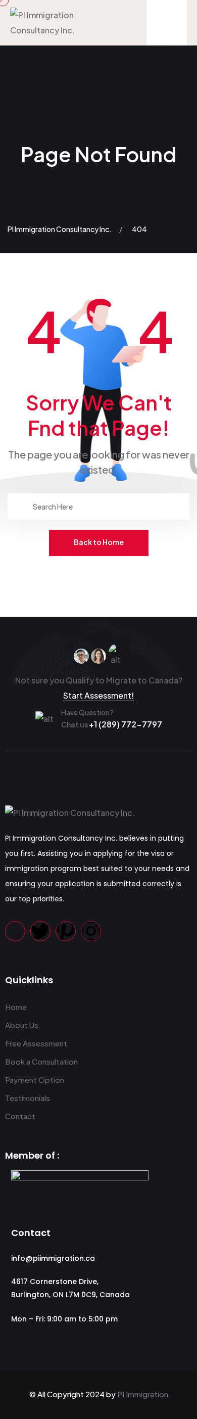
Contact (20, 1116)
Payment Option (34, 1079)
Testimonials (27, 1098)
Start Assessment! (98, 695)
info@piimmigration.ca (53, 1258)
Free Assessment (36, 1043)
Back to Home (99, 541)
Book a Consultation (41, 1061)
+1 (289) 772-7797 (111, 724)
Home (16, 1007)
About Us (21, 1025)
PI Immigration (142, 1394)
